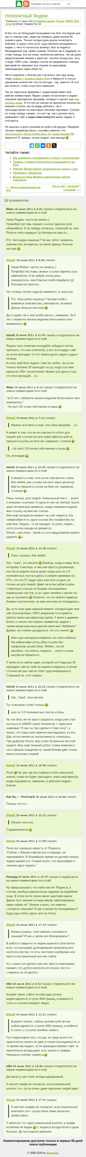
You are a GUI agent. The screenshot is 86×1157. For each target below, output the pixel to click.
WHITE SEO (72, 21)
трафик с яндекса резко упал (31, 78)
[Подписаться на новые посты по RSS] (26, 3)
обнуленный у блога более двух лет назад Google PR (39, 134)
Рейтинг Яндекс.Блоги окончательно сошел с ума (45, 168)
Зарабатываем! (45, 21)
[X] (54, 145)
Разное (60, 21)
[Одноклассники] (48, 145)
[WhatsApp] (37, 145)
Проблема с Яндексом (27, 172)
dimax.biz (53, 1152)
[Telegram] (31, 145)
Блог (9, 24)
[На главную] (19, 3)
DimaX (10, 260)
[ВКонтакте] (43, 145)
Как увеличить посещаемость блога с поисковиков (46, 157)
